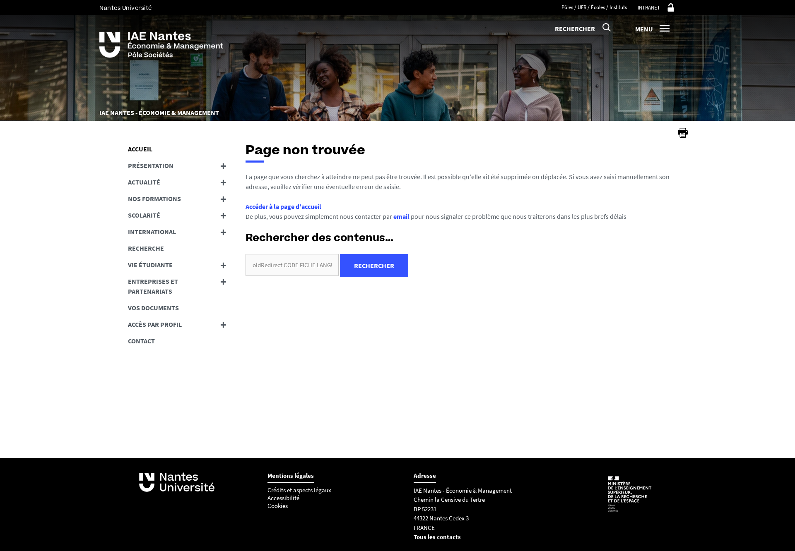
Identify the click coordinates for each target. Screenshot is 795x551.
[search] (292, 265)
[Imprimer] (682, 132)
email (401, 216)
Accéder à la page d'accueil (283, 206)
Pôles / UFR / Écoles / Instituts (594, 7)
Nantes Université (125, 8)
